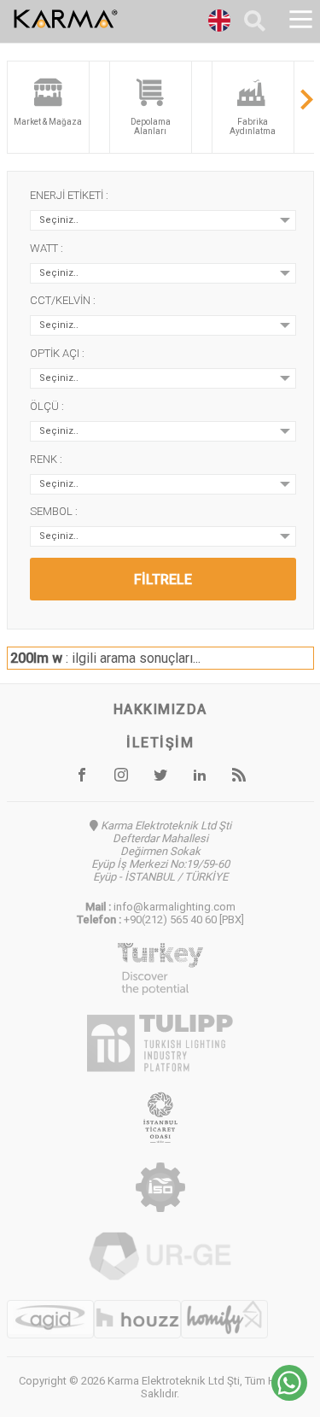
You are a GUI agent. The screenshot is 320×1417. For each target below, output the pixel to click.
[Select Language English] (219, 23)
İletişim (160, 743)
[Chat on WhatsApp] (289, 1396)
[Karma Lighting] (108, 18)
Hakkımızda (160, 709)
